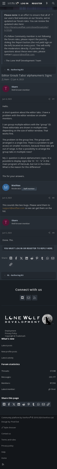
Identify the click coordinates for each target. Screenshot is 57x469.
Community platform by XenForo (27, 417)
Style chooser (9, 427)
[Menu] (4, 3)
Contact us (6, 433)
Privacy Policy (11, 333)
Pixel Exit (15, 421)
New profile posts (9, 351)
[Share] (49, 99)
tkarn (6, 79)
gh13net (52, 389)
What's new (7, 338)
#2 (53, 197)
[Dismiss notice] (52, 14)
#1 (53, 99)
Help (3, 452)
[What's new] (47, 3)
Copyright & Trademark (15, 336)
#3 (53, 232)
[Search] (53, 3)
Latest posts (6, 345)
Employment (10, 330)
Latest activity (7, 357)
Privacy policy (7, 445)
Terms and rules (8, 439)
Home (4, 458)
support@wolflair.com (23, 54)
